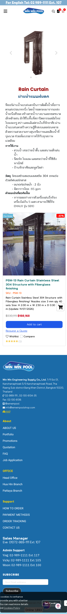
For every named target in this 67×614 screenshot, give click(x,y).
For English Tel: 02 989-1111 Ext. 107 (33, 2)
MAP (8, 411)
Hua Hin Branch (13, 484)
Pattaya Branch (12, 490)
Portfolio (8, 434)
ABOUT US (9, 428)
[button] (53, 11)
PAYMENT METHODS (16, 514)
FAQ (5, 453)
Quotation (9, 447)
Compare (29, 336)
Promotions (10, 441)
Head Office (10, 477)
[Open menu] (5, 11)
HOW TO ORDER (13, 508)
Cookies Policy (12, 607)
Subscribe (12, 591)
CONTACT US (11, 527)
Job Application (13, 460)
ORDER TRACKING (14, 521)
